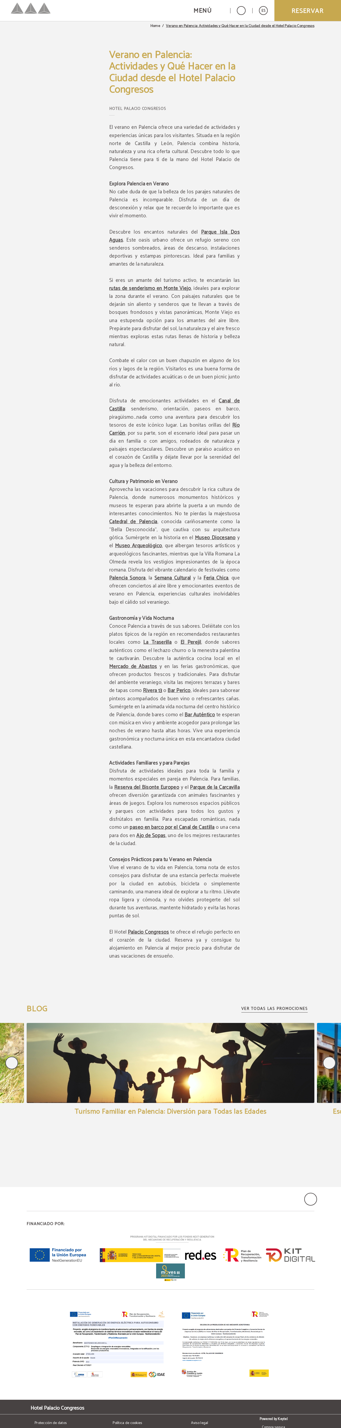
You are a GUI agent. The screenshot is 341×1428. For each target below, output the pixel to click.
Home (155, 26)
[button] (208, 10)
